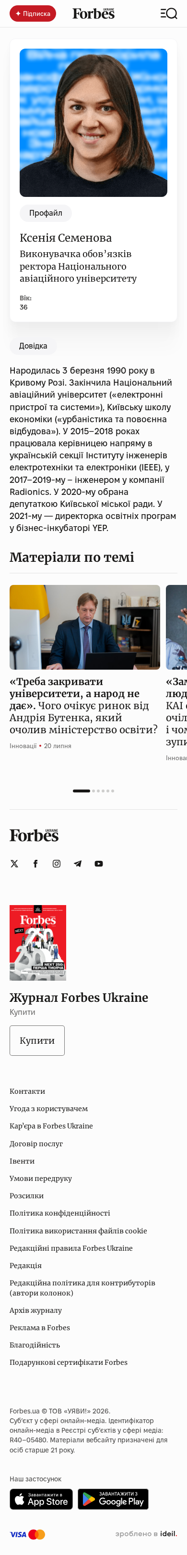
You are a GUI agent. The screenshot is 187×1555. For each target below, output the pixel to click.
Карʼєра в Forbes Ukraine (51, 1126)
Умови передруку (41, 1178)
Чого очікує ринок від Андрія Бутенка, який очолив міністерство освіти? (84, 705)
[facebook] (35, 863)
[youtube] (98, 863)
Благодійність (35, 1345)
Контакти (27, 1091)
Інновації (23, 745)
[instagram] (56, 863)
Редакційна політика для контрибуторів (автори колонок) (82, 1288)
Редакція (26, 1265)
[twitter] (14, 863)
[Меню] (169, 13)
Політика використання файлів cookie (78, 1231)
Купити (37, 1040)
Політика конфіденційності (60, 1213)
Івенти (22, 1161)
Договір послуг (36, 1144)
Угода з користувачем (49, 1108)
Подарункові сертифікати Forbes (69, 1362)
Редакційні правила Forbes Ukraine (71, 1248)
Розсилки (27, 1196)
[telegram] (77, 863)
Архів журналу (36, 1310)
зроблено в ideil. (146, 1534)
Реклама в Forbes (40, 1327)
